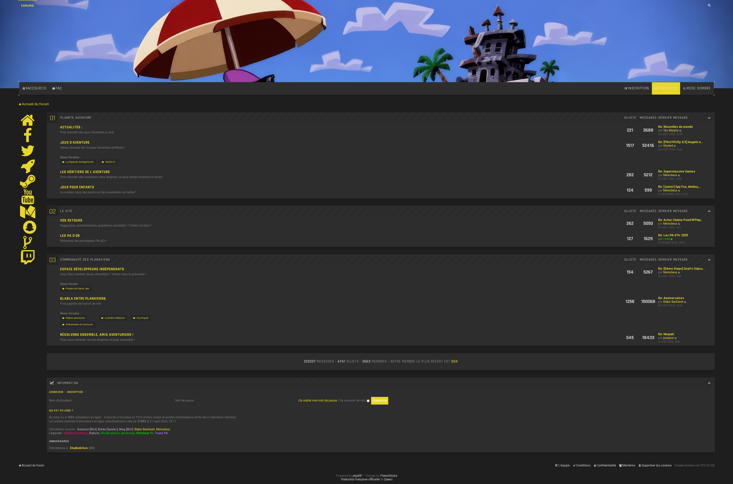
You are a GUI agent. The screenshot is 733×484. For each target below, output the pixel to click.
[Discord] (28, 166)
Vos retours (71, 220)
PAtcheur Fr (144, 433)
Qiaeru (388, 479)
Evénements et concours (79, 324)
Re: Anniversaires (671, 298)
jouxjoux (668, 338)
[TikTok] (27, 242)
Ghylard (668, 145)
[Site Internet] (28, 120)
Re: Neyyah (666, 334)
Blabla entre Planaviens (83, 298)
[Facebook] (27, 135)
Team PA (161, 433)
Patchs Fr (110, 161)
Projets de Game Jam (77, 288)
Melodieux (670, 175)
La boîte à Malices (115, 317)
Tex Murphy (671, 130)
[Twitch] (28, 257)
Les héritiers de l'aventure (85, 172)
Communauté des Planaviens (85, 259)
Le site (66, 211)
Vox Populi (142, 317)
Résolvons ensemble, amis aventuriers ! (96, 334)
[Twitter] (28, 150)
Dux (454, 361)
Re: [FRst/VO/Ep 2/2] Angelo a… (680, 142)
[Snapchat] (30, 227)
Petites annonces (75, 317)
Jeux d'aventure (75, 142)
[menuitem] (57, 88)
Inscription (75, 392)
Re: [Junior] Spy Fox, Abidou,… (679, 187)
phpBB (357, 476)
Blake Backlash (673, 302)
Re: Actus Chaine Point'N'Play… (680, 220)
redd (666, 239)
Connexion (56, 392)
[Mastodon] (28, 211)
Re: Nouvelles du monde (675, 127)
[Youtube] (28, 196)
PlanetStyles (388, 476)
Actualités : (71, 127)
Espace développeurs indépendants (92, 269)
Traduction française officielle (360, 479)
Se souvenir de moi (353, 400)
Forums (27, 5)
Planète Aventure (75, 118)
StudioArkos (79, 448)
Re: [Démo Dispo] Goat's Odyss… (681, 268)
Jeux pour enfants (77, 187)
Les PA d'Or (70, 235)
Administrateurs (76, 433)
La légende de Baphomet (80, 161)
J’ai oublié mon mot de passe (317, 400)
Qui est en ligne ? (61, 411)
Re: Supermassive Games (676, 171)
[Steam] (28, 181)
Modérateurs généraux (118, 433)
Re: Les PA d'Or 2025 (673, 235)
